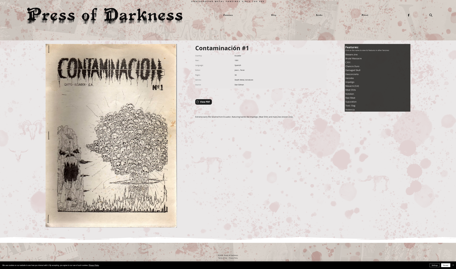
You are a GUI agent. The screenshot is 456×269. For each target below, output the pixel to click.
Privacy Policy (233, 258)
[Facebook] (408, 15)
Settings (435, 265)
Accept (445, 265)
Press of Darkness (231, 255)
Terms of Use (222, 258)
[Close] (453, 265)
